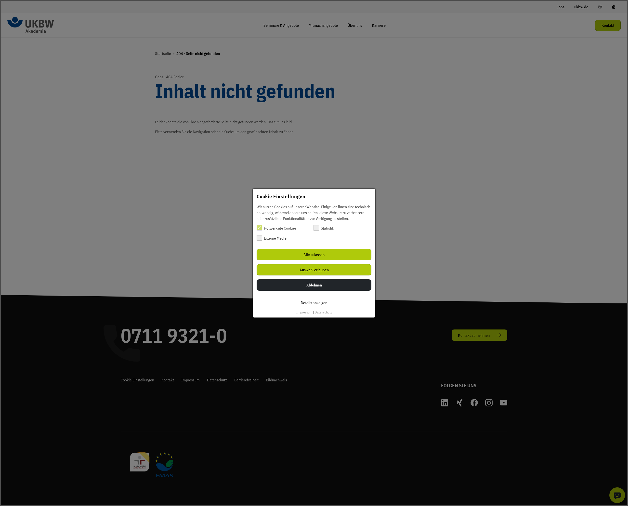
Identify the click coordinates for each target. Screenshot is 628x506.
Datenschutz (323, 312)
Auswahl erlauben (314, 269)
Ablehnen (314, 284)
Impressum (304, 312)
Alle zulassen (314, 254)
